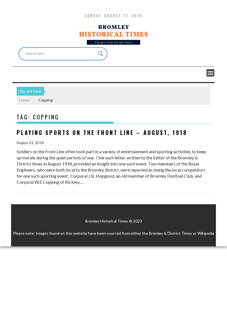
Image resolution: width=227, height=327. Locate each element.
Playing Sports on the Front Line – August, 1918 (102, 132)
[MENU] (210, 73)
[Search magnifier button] (101, 54)
